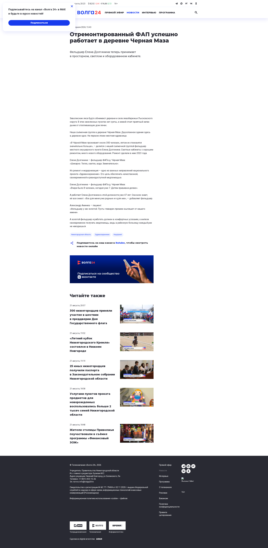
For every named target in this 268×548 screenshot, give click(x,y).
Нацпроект (118, 235)
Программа (167, 12)
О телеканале (165, 487)
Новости (133, 12)
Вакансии (163, 498)
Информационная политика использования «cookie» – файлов (98, 498)
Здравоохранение (102, 235)
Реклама (163, 493)
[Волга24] (85, 12)
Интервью (149, 12)
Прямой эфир (114, 12)
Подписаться (39, 22)
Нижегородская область (81, 235)
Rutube (120, 243)
